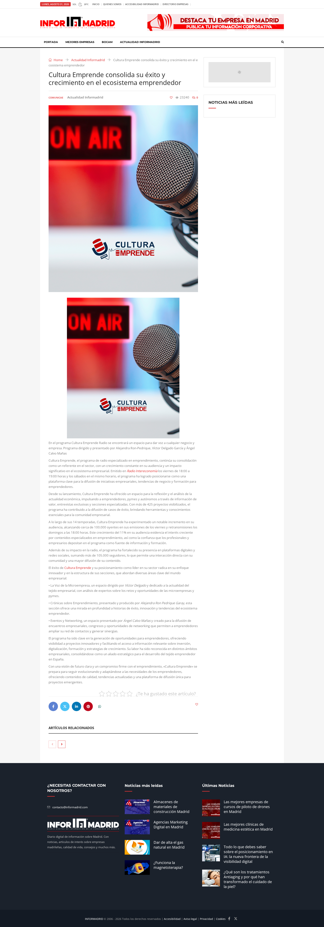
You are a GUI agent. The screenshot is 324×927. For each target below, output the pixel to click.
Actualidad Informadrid (140, 42)
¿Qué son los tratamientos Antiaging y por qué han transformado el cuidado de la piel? (248, 879)
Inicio (95, 4)
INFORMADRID (94, 919)
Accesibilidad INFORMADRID (142, 4)
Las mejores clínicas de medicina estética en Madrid (248, 827)
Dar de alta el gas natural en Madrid (169, 845)
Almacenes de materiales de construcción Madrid (171, 806)
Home (58, 60)
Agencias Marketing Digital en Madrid (171, 824)
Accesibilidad (172, 919)
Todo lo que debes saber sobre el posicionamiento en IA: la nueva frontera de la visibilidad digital (248, 854)
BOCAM (107, 42)
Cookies (221, 919)
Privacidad (206, 919)
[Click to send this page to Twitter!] (65, 706)
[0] (171, 97)
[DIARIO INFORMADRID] (77, 22)
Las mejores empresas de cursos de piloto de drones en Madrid (247, 806)
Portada (51, 42)
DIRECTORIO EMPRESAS (175, 4)
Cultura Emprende (77, 568)
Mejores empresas (79, 42)
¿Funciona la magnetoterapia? (168, 865)
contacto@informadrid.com (70, 807)
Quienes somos (112, 4)
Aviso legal (190, 919)
